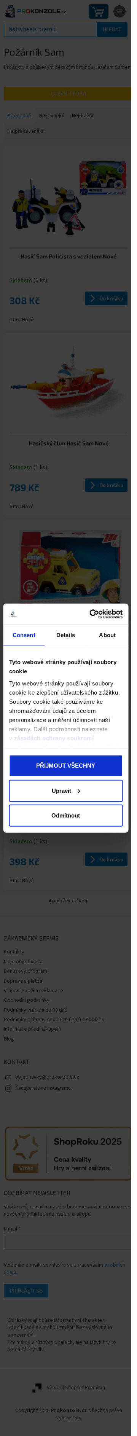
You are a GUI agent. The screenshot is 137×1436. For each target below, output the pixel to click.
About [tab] (107, 635)
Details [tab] (65, 635)
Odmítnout (65, 815)
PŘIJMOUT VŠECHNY (65, 765)
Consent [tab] (24, 635)
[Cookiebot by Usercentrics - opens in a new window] (92, 614)
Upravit (61, 790)
